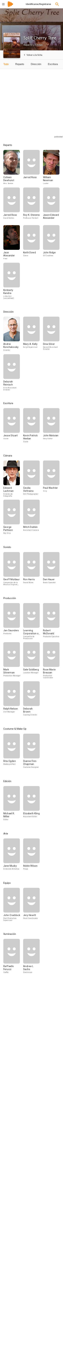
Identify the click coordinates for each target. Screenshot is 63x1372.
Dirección (36, 64)
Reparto (19, 64)
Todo (6, 64)
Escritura (53, 64)
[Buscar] (57, 4)
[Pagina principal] (10, 6)
